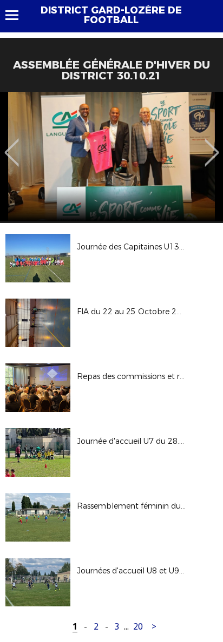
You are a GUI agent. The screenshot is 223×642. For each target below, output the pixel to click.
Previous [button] (11, 144)
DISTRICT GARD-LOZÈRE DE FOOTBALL (111, 15)
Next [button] (211, 144)
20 (138, 626)
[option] (111, 156)
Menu (17, 15)
